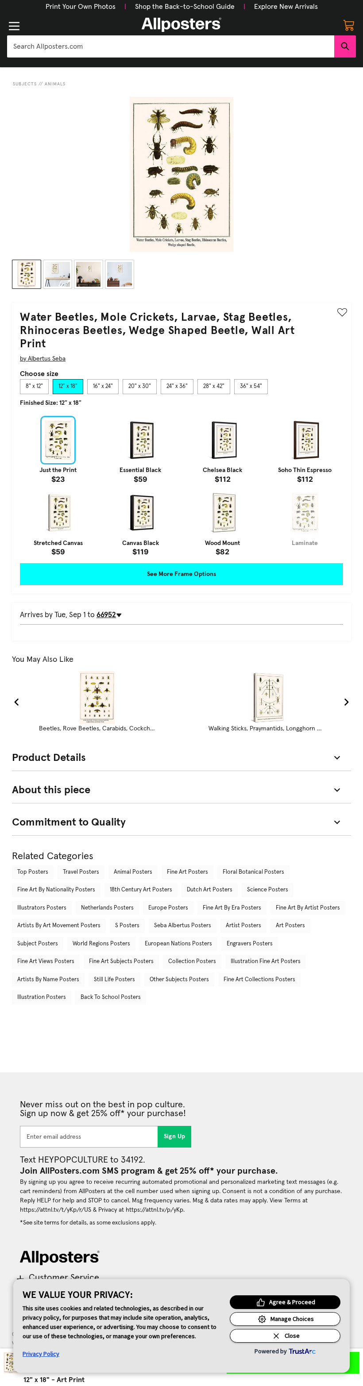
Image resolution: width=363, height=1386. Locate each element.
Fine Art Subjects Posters (121, 961)
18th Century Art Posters (141, 890)
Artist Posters (243, 926)
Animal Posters (133, 872)
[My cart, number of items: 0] (349, 25)
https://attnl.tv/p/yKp (154, 1210)
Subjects (25, 84)
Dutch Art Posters (209, 890)
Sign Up (174, 1136)
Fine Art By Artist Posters (308, 908)
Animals (55, 84)
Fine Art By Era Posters (232, 908)
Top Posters (32, 872)
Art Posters (290, 926)
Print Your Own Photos (81, 6)
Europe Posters (168, 908)
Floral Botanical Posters (253, 872)
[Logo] (181, 25)
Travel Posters (81, 872)
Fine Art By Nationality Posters (56, 890)
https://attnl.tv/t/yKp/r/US (55, 1210)
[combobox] (170, 46)
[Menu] (14, 26)
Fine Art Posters (187, 872)
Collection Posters (192, 961)
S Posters (127, 926)
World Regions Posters (101, 944)
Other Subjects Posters (179, 980)
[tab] (34, 386)
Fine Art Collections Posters (259, 980)
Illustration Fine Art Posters (266, 961)
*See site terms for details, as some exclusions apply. (88, 1223)
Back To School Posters (111, 997)
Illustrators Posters (41, 908)
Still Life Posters (114, 980)
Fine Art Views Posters (45, 961)
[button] (81, 6)
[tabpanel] (181, 486)
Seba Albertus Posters (182, 926)
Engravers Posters (250, 944)
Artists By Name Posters (48, 980)
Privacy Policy (41, 1354)
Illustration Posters (41, 997)
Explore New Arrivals (286, 6)
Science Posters (267, 890)
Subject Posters (37, 944)
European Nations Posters (178, 944)
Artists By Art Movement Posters (58, 926)
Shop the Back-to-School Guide (185, 6)
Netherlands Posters (107, 908)
